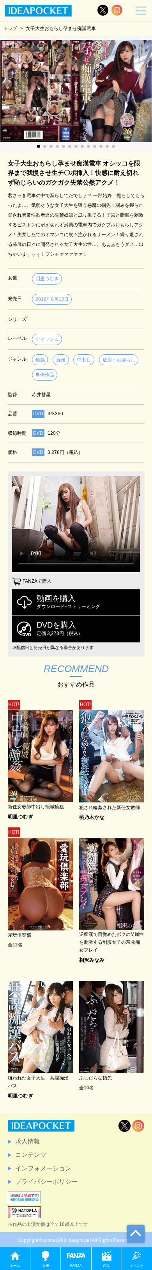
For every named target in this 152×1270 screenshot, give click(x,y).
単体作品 (44, 374)
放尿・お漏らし (119, 360)
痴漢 (60, 360)
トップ (10, 28)
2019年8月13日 (52, 299)
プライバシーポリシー (46, 1181)
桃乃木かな (91, 817)
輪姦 (40, 360)
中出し (84, 360)
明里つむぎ (47, 278)
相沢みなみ (91, 959)
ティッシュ (47, 339)
